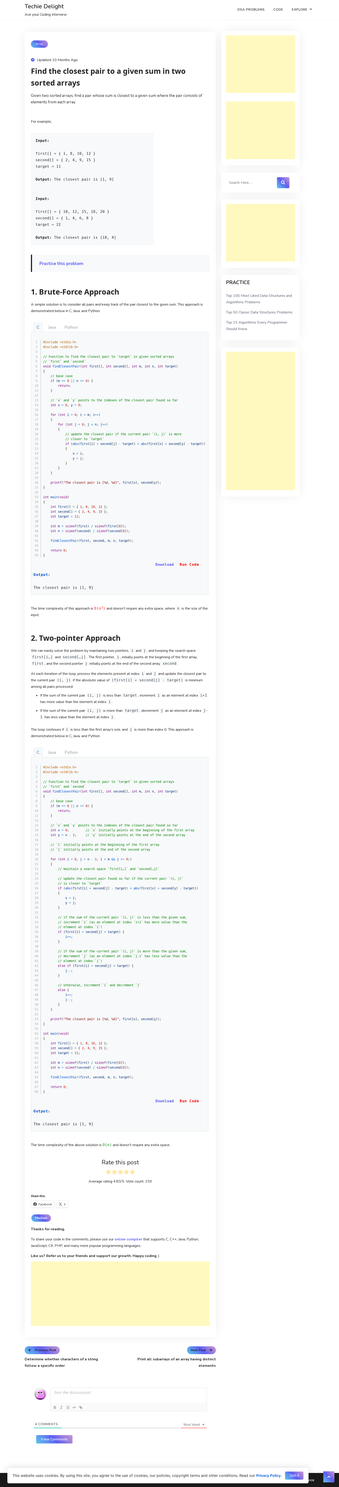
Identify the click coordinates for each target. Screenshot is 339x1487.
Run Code (189, 564)
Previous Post (45, 1350)
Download (164, 564)
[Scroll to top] (328, 1476)
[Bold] (55, 1407)
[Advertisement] (120, 1293)
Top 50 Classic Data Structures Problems (259, 312)
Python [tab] (71, 327)
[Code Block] (74, 1407)
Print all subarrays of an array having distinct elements (176, 1362)
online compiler (128, 1239)
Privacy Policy (268, 1475)
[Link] (80, 1407)
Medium (41, 1218)
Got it (294, 1475)
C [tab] (38, 327)
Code (278, 9)
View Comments (54, 1439)
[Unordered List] (68, 1407)
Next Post (198, 1350)
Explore (299, 9)
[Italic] (61, 1407)
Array (39, 44)
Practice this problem (61, 264)
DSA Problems (251, 9)
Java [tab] (52, 327)
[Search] (283, 182)
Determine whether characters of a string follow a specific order (61, 1362)
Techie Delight (44, 6)
